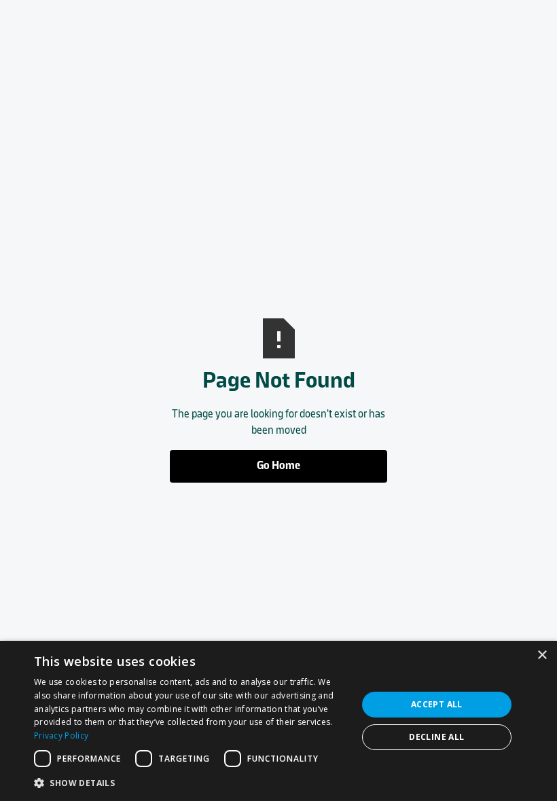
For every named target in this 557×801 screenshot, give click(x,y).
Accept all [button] (437, 704)
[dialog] (278, 721)
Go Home (278, 466)
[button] (191, 783)
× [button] (542, 655)
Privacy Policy (61, 735)
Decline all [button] (436, 737)
